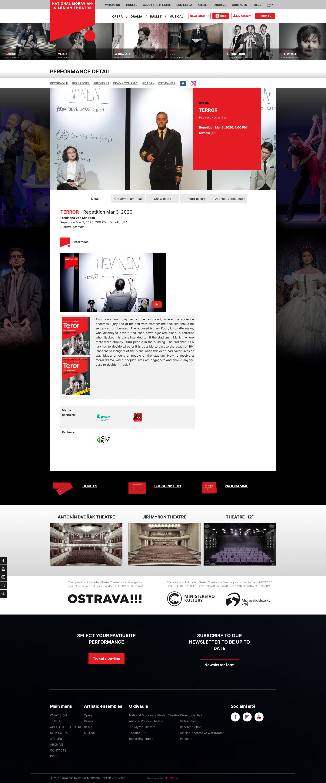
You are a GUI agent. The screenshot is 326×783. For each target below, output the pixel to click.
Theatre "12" (137, 733)
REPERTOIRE (81, 83)
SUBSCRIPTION (167, 486)
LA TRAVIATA (66, 53)
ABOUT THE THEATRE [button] (157, 4)
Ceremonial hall (191, 715)
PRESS (54, 756)
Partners (186, 739)
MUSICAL (176, 16)
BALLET (156, 16)
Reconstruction (190, 727)
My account (243, 15)
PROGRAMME (59, 83)
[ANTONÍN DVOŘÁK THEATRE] (86, 545)
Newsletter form (220, 665)
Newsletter (197, 15)
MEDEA (7, 53)
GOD (117, 53)
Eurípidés (7, 57)
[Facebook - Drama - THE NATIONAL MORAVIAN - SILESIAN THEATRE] (183, 83)
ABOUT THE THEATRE (66, 727)
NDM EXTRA (59, 733)
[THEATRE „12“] (240, 545)
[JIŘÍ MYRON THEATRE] (164, 545)
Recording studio (141, 739)
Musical (89, 733)
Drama (88, 721)
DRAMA (136, 16)
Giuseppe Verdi (66, 57)
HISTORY (148, 83)
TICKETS (89, 486)
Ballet (88, 727)
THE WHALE (233, 53)
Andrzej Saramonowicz (181, 57)
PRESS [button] (257, 4)
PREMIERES (101, 83)
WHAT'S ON (58, 715)
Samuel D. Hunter (234, 57)
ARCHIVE (220, 4)
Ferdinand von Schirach (126, 57)
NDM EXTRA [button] (184, 4)
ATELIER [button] (203, 4)
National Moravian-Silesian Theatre (154, 715)
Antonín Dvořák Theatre (146, 721)
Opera (88, 715)
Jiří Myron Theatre (142, 727)
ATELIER (56, 739)
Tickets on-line (106, 658)
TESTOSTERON (179, 53)
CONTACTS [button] (239, 4)
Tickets (264, 15)
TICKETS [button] (131, 4)
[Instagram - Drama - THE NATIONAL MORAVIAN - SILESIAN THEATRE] (193, 83)
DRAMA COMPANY (125, 83)
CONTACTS (58, 750)
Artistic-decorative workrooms (202, 733)
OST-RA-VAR (166, 83)
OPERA (117, 16)
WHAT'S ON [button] (112, 4)
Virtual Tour (188, 721)
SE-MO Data (172, 778)
